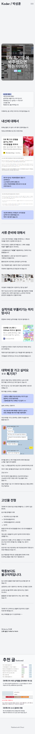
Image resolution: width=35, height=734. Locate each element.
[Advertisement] (17, 25)
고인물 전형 (6, 103)
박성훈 (10, 629)
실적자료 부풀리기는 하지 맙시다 (12, 98)
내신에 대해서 (7, 94)
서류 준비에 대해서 (8, 96)
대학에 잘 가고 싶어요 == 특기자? (13, 100)
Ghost (22, 727)
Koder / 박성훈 (11, 4)
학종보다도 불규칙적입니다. (11, 105)
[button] (32, 3)
